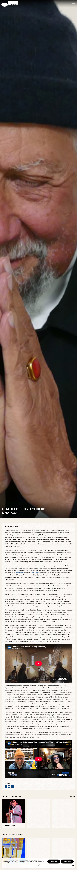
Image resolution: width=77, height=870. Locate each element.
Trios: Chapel (35, 707)
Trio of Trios (19, 707)
